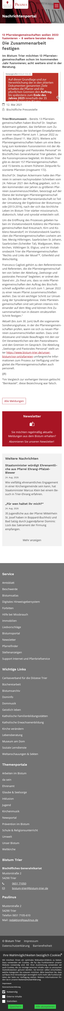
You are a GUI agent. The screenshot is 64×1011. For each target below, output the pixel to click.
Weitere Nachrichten (21, 458)
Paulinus (9, 897)
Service (8, 574)
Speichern (15, 1006)
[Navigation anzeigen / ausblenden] (57, 6)
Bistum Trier (12, 860)
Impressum (6, 983)
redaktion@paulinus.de (23, 920)
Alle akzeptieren (45, 1006)
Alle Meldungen (14, 401)
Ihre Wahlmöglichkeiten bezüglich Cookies (32, 955)
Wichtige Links (14, 669)
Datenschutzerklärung (29, 979)
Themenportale (14, 764)
